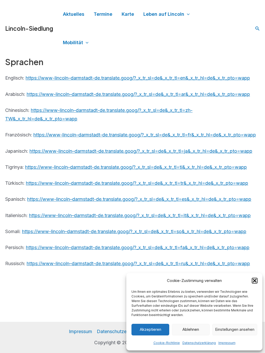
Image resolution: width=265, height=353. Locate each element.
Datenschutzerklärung (199, 343)
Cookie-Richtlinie (166, 343)
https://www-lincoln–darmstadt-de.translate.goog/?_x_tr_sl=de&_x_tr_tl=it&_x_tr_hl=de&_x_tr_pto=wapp (140, 215)
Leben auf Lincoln (163, 14)
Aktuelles (73, 14)
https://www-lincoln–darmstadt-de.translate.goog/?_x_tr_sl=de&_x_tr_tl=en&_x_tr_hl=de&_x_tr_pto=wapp (138, 78)
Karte (128, 14)
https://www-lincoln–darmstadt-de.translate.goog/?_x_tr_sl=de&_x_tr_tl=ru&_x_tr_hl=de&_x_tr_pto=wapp (138, 263)
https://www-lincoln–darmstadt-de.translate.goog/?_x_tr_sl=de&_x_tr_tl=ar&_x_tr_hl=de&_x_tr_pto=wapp (138, 94)
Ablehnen (190, 329)
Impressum (226, 343)
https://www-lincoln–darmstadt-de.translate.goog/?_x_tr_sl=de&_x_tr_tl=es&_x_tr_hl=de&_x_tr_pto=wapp (139, 199)
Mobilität (73, 42)
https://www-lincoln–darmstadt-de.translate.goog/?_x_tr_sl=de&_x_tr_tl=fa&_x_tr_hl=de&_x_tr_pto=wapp (137, 247)
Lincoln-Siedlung (29, 28)
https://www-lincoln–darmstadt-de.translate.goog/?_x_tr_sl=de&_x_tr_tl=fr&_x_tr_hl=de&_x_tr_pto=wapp (144, 134)
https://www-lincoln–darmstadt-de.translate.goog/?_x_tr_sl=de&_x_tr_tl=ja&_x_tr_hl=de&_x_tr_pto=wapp (141, 151)
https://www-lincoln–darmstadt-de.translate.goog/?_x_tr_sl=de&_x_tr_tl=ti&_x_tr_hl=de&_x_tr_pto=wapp (136, 167)
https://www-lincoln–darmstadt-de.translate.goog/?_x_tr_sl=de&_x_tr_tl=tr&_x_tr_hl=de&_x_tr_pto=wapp (137, 183)
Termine (103, 14)
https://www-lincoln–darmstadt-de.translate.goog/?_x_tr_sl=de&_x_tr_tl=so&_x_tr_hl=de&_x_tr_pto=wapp (134, 231)
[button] (254, 280)
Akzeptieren (150, 329)
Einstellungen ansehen (234, 329)
